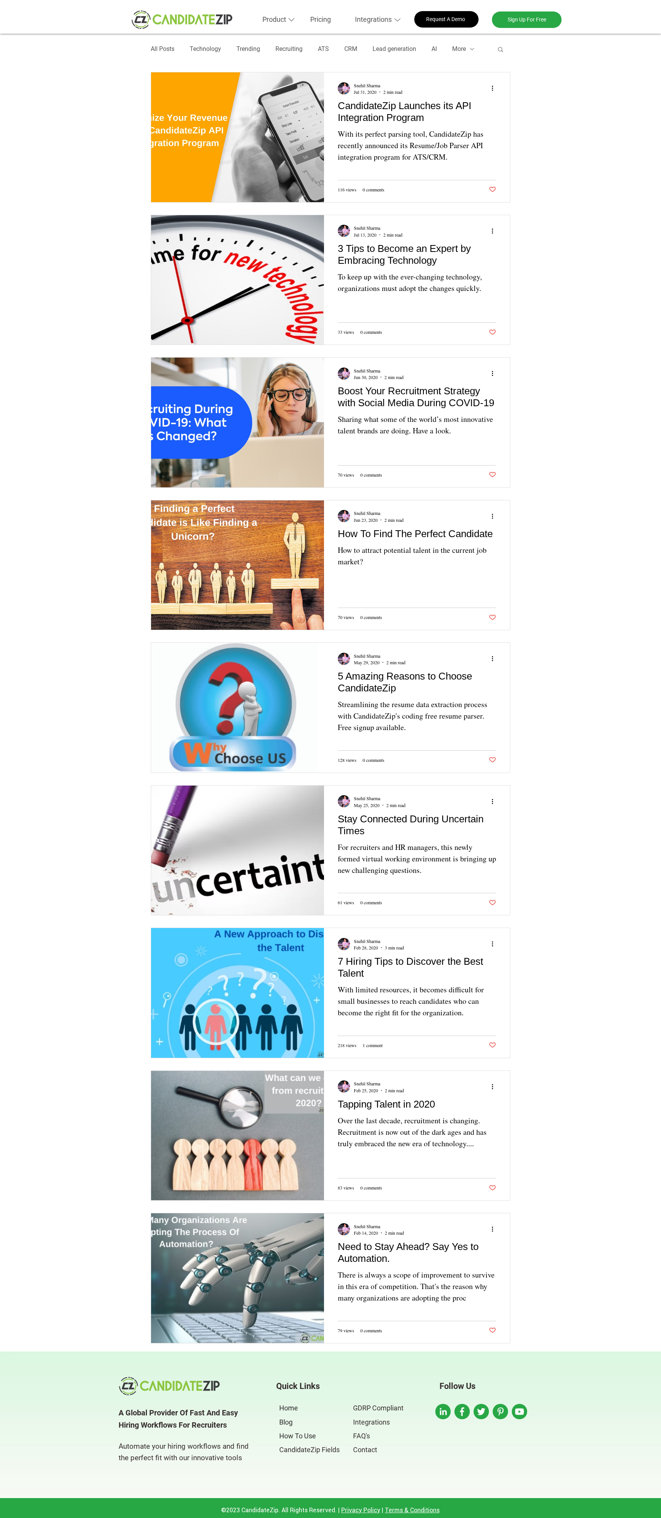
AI (434, 48)
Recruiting (289, 48)
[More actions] (495, 88)
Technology (205, 48)
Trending (248, 48)
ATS (323, 48)
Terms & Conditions (412, 1510)
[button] (274, 19)
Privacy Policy (360, 1510)
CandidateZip (259, 1510)
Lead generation (394, 48)
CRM (350, 48)
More (459, 48)
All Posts (162, 48)
